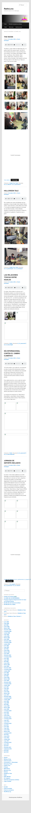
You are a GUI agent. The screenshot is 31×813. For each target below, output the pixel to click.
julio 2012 (6, 750)
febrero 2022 (7, 679)
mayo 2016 (6, 728)
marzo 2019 (6, 715)
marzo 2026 (6, 626)
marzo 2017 (6, 722)
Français (6, 767)
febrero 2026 (7, 628)
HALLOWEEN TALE (11, 190)
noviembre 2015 (7, 733)
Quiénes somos (19, 27)
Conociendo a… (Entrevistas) (11, 762)
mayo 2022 (6, 674)
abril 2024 (6, 648)
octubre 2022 (7, 671)
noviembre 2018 (7, 718)
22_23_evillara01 (7, 184)
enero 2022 (6, 680)
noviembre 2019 (7, 710)
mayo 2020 (6, 702)
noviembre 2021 (7, 683)
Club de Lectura (7, 760)
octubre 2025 (7, 633)
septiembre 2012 (8, 749)
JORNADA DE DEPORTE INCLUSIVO (12, 461)
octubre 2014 (7, 739)
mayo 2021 (6, 688)
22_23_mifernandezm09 (9, 454)
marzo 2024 (6, 650)
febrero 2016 (7, 731)
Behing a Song (7, 759)
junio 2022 (6, 672)
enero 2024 (6, 653)
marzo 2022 (6, 677)
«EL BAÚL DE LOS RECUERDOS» (12, 598)
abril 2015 (6, 734)
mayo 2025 (6, 634)
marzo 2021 (6, 691)
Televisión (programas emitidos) (15, 24)
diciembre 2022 (7, 668)
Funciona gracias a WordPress (15, 797)
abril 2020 (6, 704)
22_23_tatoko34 (16, 585)
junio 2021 (6, 687)
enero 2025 (6, 639)
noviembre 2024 (7, 642)
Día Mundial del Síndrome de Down (12, 603)
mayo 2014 (6, 741)
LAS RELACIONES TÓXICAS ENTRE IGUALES (11, 277)
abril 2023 (6, 661)
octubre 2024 (7, 644)
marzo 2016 (6, 729)
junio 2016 (6, 726)
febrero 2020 (7, 707)
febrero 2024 (7, 652)
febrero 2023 (7, 664)
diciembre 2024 (7, 641)
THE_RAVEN (7, 180)
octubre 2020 (7, 699)
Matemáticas (7, 768)
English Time (12, 183)
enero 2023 (6, 666)
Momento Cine (7, 770)
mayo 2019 (6, 714)
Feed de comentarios (9, 790)
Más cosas (11, 27)
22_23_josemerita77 (16, 184)
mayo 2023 (6, 660)
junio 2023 (6, 658)
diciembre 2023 (7, 655)
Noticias (6, 772)
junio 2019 (6, 712)
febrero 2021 (7, 693)
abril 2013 (6, 745)
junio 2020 (6, 701)
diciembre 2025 (7, 629)
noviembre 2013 (7, 742)
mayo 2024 (6, 647)
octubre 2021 (7, 685)
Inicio (5, 24)
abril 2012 (6, 752)
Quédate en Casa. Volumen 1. (15, 616)
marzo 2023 (6, 663)
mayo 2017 (6, 720)
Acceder (6, 787)
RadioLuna (8, 8)
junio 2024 (6, 645)
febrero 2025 (7, 637)
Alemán (6, 757)
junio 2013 (6, 744)
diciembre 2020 (7, 696)
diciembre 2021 (7, 682)
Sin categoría (12, 584)
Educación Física (8, 764)
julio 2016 (6, 725)
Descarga (14, 180)
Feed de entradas (8, 788)
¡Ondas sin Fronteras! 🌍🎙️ (10, 596)
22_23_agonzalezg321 (9, 268)
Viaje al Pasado (7, 781)
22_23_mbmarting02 (8, 344)
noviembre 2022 (7, 669)
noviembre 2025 (7, 631)
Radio (5, 27)
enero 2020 (6, 709)
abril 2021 (6, 690)
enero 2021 (6, 695)
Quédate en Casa (8, 773)
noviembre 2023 (7, 656)
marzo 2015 (6, 736)
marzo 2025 (6, 636)
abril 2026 (6, 625)
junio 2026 (6, 622)
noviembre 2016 (7, 723)
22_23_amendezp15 (18, 268)
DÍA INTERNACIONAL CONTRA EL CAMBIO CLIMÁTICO (12, 353)
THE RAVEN (8, 37)
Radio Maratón (7, 776)
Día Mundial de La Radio (9, 604)
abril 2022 (6, 675)
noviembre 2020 (7, 698)
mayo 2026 (6, 623)
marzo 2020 (6, 706)
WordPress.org (7, 791)
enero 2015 (6, 737)
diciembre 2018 (7, 717)
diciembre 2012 (7, 747)
